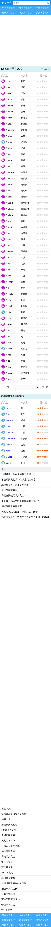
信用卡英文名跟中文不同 (13, 883)
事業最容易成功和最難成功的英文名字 (20, 501)
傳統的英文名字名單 (11, 506)
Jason (9, 444)
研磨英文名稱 (8, 894)
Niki (7, 330)
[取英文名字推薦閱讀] (25, 469)
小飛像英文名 (8, 878)
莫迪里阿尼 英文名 (10, 899)
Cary (8, 414)
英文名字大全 (42, 12)
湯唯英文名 (7, 862)
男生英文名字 (8, 8)
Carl (8, 426)
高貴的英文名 (8, 856)
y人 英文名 (6, 910)
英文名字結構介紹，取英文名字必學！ (20, 511)
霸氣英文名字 (8, 924)
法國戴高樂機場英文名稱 (13, 814)
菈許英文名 (7, 867)
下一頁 (45, 387)
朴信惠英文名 (8, 851)
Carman (9, 432)
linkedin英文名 (8, 830)
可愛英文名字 (25, 924)
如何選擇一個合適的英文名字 (16, 474)
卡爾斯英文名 (8, 835)
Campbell (10, 438)
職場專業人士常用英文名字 (15, 485)
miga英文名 (7, 872)
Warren (9, 420)
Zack (8, 463)
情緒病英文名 (8, 905)
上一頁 (6, 387)
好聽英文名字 (8, 12)
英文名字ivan (8, 840)
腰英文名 (5, 819)
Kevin (8, 408)
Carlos (9, 457)
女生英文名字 (25, 8)
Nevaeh (9, 282)
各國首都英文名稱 (10, 846)
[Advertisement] (25, 40)
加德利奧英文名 (9, 824)
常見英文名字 (25, 12)
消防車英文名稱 (9, 888)
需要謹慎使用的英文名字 (13, 495)
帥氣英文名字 (42, 924)
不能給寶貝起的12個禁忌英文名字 (18, 479)
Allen (8, 451)
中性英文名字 (42, 8)
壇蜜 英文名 (7, 808)
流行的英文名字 (9, 490)
